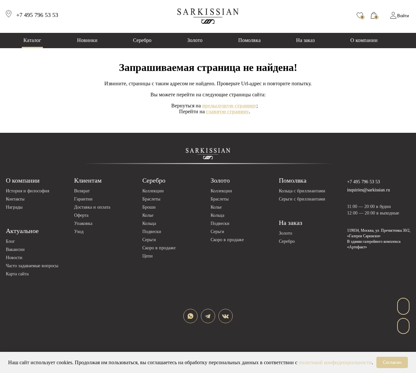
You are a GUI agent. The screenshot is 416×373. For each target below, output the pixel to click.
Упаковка (83, 223)
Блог (10, 241)
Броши (149, 207)
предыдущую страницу (229, 105)
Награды (14, 207)
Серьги (149, 239)
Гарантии (83, 199)
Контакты (15, 199)
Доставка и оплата (92, 207)
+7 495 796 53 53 (363, 181)
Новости (14, 257)
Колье (147, 215)
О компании (364, 40)
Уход (79, 231)
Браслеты (151, 199)
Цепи (147, 256)
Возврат (82, 190)
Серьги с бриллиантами (302, 199)
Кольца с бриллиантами (302, 190)
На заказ (305, 40)
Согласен (392, 362)
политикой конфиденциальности (335, 362)
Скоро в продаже (159, 247)
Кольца (149, 223)
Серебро (142, 40)
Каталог (32, 40)
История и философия (27, 190)
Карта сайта (17, 273)
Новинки (87, 40)
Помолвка (249, 40)
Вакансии (15, 249)
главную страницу (227, 111)
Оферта (81, 215)
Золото (194, 40)
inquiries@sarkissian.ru (368, 189)
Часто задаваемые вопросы (32, 265)
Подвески (151, 231)
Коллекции (153, 190)
